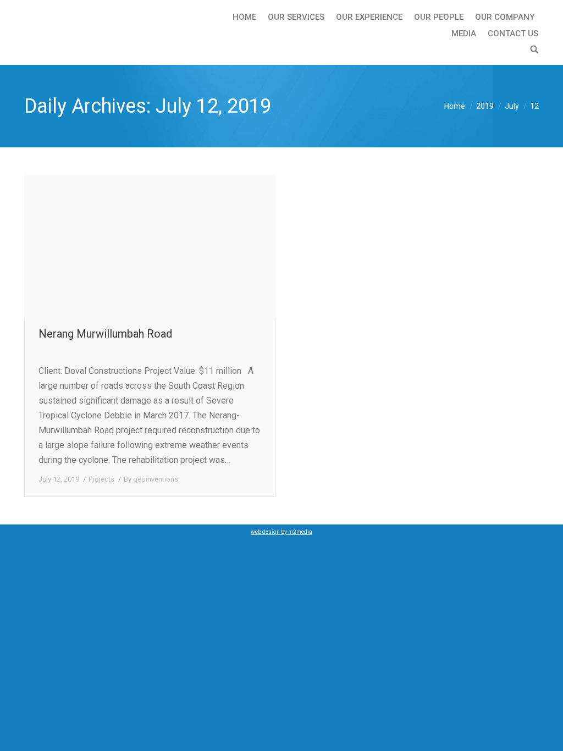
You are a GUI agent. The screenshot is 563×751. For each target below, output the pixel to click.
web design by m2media (281, 532)
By (151, 479)
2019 (485, 106)
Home (454, 106)
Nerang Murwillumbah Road (105, 333)
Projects (101, 479)
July (512, 106)
